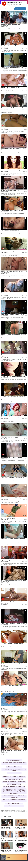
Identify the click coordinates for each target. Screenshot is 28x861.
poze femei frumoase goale (14, 760)
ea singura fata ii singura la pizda (14, 779)
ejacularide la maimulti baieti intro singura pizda (14, 800)
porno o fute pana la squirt (14, 773)
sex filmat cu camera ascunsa (14, 766)
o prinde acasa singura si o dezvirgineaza (14, 781)
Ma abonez (20, 9)
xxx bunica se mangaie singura (14, 803)
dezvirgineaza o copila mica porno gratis (14, 786)
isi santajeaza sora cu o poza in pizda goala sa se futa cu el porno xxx (14, 763)
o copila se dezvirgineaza (14, 784)
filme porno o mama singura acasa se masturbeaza (14, 796)
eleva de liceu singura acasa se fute (14, 806)
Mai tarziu (7, 9)
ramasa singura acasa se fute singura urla (14, 776)
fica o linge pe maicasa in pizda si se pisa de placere (14, 769)
